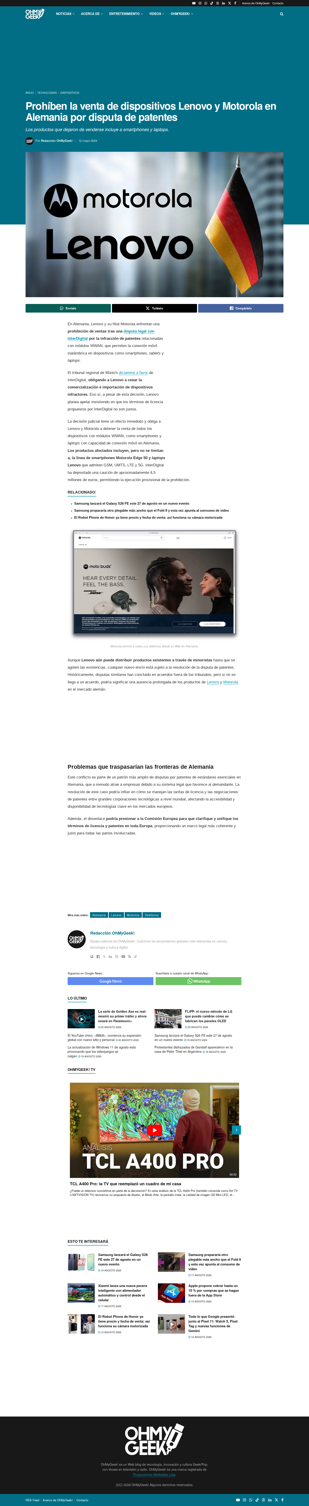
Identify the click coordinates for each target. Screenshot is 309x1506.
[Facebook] (98, 956)
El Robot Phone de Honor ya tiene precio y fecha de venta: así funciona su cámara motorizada (148, 517)
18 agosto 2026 (215, 1051)
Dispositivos (69, 92)
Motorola (230, 682)
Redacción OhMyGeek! (57, 140)
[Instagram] (116, 956)
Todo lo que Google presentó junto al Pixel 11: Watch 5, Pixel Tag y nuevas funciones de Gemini (213, 1323)
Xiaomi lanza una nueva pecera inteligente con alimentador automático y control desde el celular (122, 1292)
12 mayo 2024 (87, 140)
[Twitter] (104, 956)
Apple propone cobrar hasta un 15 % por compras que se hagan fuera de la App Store (213, 1290)
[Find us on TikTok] (211, 3)
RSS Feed (32, 1500)
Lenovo (213, 682)
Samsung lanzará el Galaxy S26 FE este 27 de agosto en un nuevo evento (131, 503)
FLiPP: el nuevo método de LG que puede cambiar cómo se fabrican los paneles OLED (208, 1016)
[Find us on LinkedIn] (223, 3)
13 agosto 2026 (201, 1301)
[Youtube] (123, 956)
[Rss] (129, 956)
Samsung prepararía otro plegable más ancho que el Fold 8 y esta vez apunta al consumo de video (151, 510)
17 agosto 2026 (201, 1275)
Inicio (30, 92)
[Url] (91, 956)
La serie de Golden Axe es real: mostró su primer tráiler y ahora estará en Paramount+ (122, 1016)
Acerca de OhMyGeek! (256, 3)
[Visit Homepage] (35, 14)
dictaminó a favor (133, 373)
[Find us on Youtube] (193, 3)
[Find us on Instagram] (200, 3)
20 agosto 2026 (110, 1027)
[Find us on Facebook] (235, 3)
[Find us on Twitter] (229, 3)
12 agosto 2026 (110, 1332)
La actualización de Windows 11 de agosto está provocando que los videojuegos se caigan (102, 1051)
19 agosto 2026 (196, 1040)
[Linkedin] (110, 956)
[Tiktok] (135, 956)
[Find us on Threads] (217, 3)
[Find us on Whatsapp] (205, 3)
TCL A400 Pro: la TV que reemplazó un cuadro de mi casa (125, 1184)
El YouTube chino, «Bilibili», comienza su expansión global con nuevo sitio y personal (104, 1037)
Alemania (99, 915)
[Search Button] (281, 13)
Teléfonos (152, 915)
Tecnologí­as (47, 92)
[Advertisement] (154, 56)
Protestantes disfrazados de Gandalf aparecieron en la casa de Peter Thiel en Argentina (193, 1049)
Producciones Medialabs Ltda (154, 1474)
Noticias (63, 13)
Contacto (277, 3)
